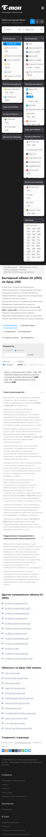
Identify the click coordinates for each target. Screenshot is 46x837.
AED (28, 237)
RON (39, 249)
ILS (38, 237)
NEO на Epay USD (12, 683)
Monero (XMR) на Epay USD (16, 678)
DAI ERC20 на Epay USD (15, 693)
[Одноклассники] (6, 750)
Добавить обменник (10, 822)
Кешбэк (5, 784)
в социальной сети (23, 742)
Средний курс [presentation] (10, 331)
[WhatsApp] (23, 750)
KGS (28, 231)
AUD (38, 243)
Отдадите (9, 350)
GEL (33, 243)
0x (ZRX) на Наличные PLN (16, 603)
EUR (11, 92)
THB (28, 145)
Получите (20, 350)
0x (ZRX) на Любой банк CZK (17, 613)
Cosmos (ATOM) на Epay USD (17, 703)
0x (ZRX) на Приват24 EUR (16, 618)
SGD (38, 254)
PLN (38, 240)
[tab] (10, 325)
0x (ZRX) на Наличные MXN (16, 653)
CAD (33, 237)
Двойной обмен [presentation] (28, 325)
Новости (5, 788)
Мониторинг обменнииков (13, 780)
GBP (38, 124)
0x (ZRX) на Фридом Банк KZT (17, 623)
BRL (38, 251)
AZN (33, 249)
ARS (33, 257)
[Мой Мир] (9, 750)
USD (6, 92)
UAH (33, 231)
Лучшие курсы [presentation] (11, 325)
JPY (33, 251)
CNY (28, 257)
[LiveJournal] (16, 750)
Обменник (6, 361)
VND (33, 145)
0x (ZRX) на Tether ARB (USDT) (18, 608)
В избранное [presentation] (29, 338)
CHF (28, 243)
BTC (6, 51)
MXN (33, 254)
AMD (28, 234)
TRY (28, 240)
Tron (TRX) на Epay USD (15, 723)
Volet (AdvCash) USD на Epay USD (19, 698)
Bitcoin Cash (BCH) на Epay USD (18, 728)
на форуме (37, 742)
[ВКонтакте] (3, 750)
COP (38, 257)
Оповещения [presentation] (26, 331)
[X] (13, 750)
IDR (28, 246)
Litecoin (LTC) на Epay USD (16, 718)
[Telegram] (29, 750)
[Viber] (19, 750)
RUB (6, 122)
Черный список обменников (14, 796)
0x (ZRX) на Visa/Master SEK (16, 643)
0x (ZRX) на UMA (12, 648)
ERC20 (7, 67)
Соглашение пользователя (13, 830)
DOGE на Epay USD (13, 708)
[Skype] (26, 750)
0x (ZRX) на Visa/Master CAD (17, 638)
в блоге (5, 746)
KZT (38, 231)
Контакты (6, 826)
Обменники (7, 809)
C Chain (37, 67)
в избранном (7, 742)
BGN (38, 246)
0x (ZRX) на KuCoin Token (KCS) (18, 628)
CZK (33, 246)
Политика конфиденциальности (16, 834)
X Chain (29, 67)
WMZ (7, 100)
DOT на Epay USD (12, 673)
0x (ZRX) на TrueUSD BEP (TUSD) (19, 658)
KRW (29, 251)
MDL (28, 249)
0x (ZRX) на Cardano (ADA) (16, 633)
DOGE (7, 79)
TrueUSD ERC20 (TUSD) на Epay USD (20, 713)
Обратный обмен (12, 338)
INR (28, 254)
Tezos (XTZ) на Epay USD (15, 688)
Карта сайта (7, 792)
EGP (28, 260)
